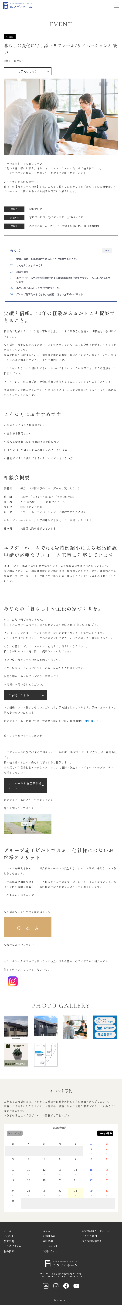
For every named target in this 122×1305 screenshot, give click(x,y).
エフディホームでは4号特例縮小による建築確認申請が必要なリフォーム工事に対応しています (63, 280)
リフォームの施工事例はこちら (25, 785)
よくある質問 (89, 1236)
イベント (9, 1236)
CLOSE (107, 250)
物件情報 (9, 1251)
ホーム (7, 1231)
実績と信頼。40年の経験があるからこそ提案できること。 (47, 259)
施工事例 (9, 1241)
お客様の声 (49, 1236)
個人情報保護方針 (92, 1241)
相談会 (9, 36)
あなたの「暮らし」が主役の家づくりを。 (39, 288)
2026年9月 (103, 1133)
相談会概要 (22, 271)
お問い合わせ (50, 1251)
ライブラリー (14, 1246)
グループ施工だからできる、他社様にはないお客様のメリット (49, 294)
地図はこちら (93, 721)
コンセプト (51, 1246)
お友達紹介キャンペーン (96, 1231)
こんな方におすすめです (29, 265)
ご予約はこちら (27, 71)
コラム (46, 1231)
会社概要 (48, 1241)
